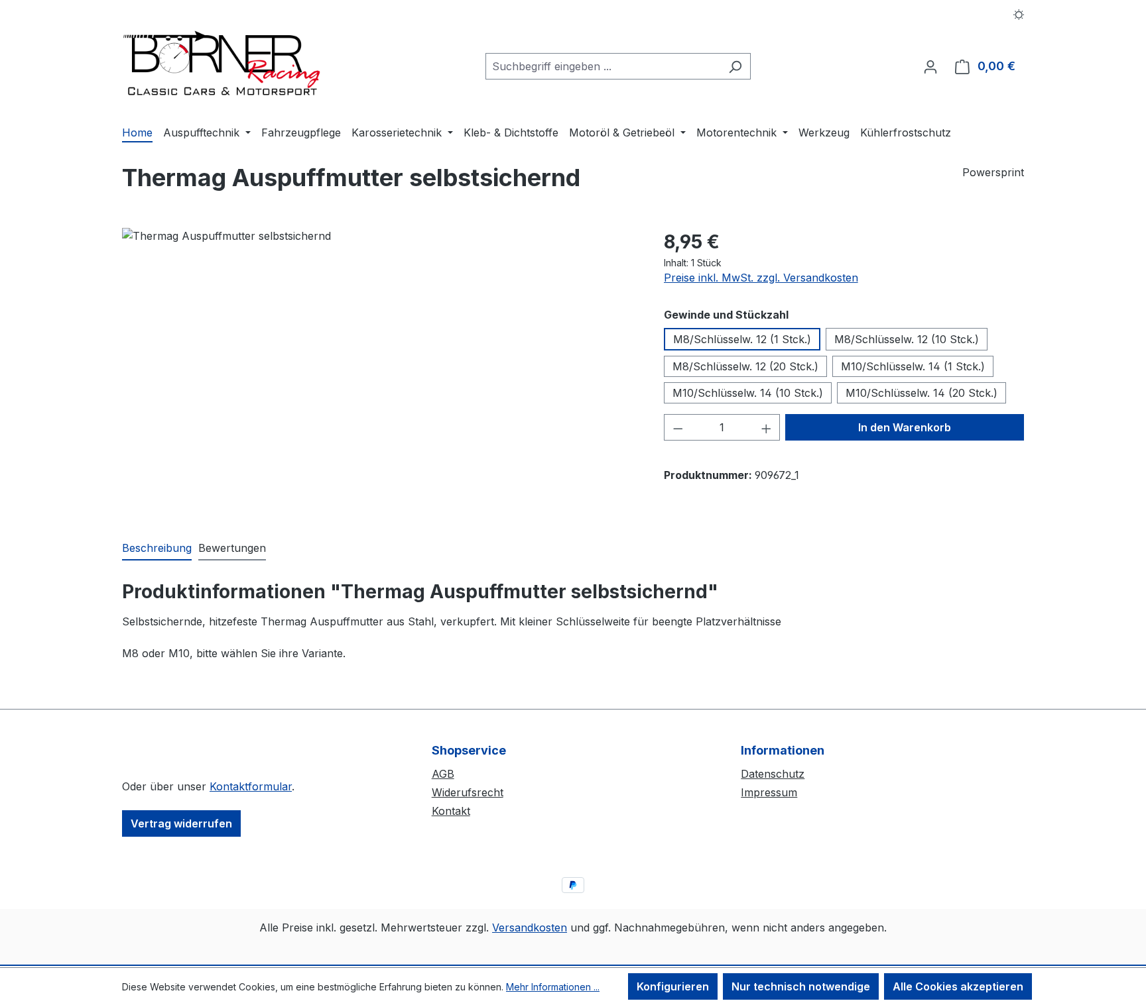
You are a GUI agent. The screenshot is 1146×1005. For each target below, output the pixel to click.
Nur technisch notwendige (801, 986)
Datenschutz (772, 773)
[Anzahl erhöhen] (767, 427)
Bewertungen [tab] (232, 548)
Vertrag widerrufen (181, 823)
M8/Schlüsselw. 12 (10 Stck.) (906, 339)
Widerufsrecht (467, 792)
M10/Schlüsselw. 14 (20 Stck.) (921, 392)
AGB (443, 773)
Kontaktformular (251, 786)
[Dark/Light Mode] (1019, 13)
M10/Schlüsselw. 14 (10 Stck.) (747, 392)
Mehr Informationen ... (553, 986)
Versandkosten (529, 927)
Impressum (769, 792)
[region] (380, 370)
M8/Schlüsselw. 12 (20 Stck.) (745, 366)
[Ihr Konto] (930, 66)
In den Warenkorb (904, 427)
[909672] (379, 370)
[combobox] (602, 66)
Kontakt (451, 811)
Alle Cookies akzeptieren (958, 986)
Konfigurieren (673, 986)
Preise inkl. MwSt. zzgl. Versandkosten (761, 277)
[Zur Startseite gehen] (221, 63)
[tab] (157, 548)
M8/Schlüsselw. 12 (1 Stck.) (742, 339)
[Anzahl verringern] (678, 427)
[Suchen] (735, 66)
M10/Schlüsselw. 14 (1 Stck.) (913, 366)
